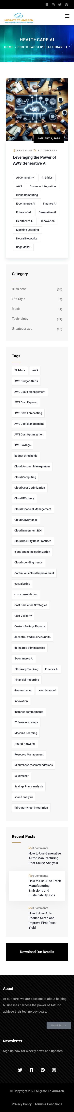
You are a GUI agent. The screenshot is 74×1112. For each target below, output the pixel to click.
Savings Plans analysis (28, 786)
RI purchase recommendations (33, 765)
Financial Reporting (26, 679)
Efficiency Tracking (26, 669)
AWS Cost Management (29, 423)
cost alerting (22, 583)
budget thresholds (25, 455)
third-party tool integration (31, 807)
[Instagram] (54, 1070)
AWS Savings (22, 445)
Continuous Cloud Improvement (34, 573)
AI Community (25, 177)
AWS (19, 186)
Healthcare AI (24, 221)
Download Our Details (37, 952)
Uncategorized (22, 329)
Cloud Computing (27, 195)
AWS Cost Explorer (25, 402)
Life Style (18, 299)
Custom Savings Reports (29, 626)
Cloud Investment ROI (28, 530)
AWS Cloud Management (29, 391)
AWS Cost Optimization (28, 434)
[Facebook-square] (31, 1070)
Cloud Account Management (32, 466)
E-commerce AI (25, 203)
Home (9, 47)
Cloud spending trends (28, 562)
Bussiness (19, 289)
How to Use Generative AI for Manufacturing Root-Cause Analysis (45, 858)
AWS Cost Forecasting (28, 413)
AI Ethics (47, 177)
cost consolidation (25, 594)
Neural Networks (26, 238)
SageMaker (23, 247)
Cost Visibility (23, 615)
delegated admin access (29, 647)
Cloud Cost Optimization (29, 487)
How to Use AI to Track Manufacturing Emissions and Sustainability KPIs (45, 888)
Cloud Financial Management (32, 509)
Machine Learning (27, 229)
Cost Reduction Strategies (30, 605)
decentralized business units (32, 637)
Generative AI (47, 212)
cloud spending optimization (32, 551)
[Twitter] (20, 1070)
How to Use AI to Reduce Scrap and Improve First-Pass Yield (42, 920)
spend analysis (23, 797)
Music (16, 309)
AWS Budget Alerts (26, 381)
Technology (20, 319)
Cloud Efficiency (24, 498)
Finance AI (49, 203)
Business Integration (43, 186)
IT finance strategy (26, 722)
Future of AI (23, 212)
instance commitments (28, 711)
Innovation (48, 221)
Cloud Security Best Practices (32, 541)
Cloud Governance (25, 519)
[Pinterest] (42, 1070)
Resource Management (29, 754)
